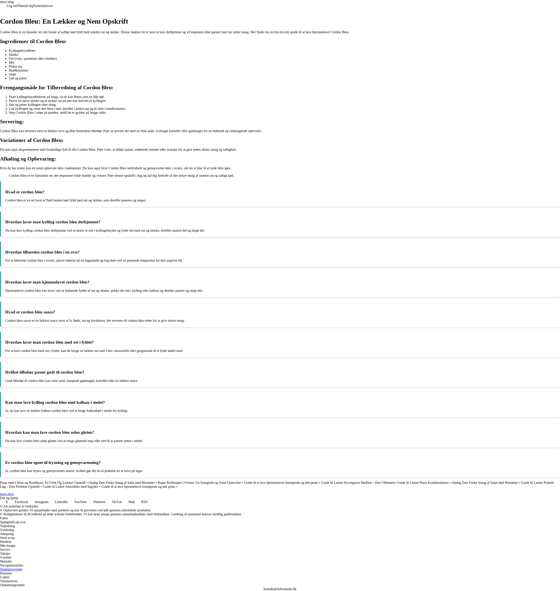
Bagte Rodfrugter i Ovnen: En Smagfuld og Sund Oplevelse (199, 482)
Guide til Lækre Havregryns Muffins (346, 482)
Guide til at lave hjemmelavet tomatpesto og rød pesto (281, 482)
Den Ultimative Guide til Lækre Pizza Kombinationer (412, 482)
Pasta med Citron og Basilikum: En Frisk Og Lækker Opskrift (43, 482)
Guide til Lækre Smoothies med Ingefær (70, 486)
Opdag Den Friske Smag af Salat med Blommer (122, 482)
